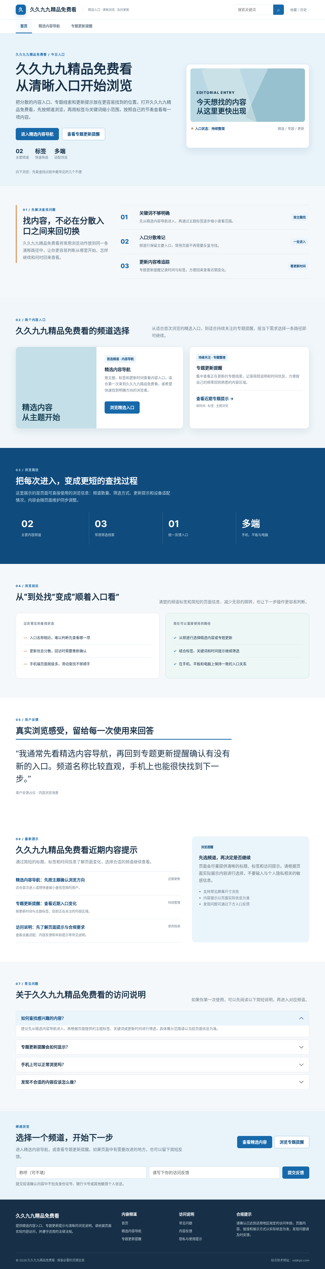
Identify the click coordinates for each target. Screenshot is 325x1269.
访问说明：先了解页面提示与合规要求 (50, 927)
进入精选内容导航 (37, 134)
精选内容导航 (49, 26)
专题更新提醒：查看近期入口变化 (46, 903)
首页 (23, 26)
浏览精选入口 (122, 407)
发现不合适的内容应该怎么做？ (49, 1082)
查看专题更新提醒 (83, 134)
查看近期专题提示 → (215, 398)
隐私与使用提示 (190, 1239)
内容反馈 (185, 1231)
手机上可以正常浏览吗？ (43, 1064)
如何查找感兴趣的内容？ (43, 1018)
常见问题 (185, 1223)
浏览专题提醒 (292, 1142)
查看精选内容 (254, 1142)
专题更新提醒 (81, 26)
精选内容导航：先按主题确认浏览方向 (50, 879)
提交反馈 (296, 1172)
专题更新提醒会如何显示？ (45, 1046)
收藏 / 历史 (298, 10)
